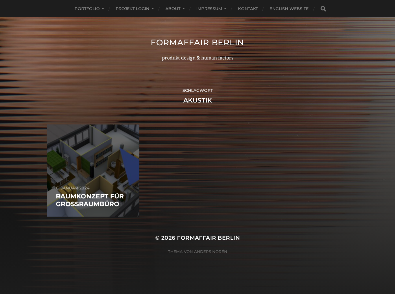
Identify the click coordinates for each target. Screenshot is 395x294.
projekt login (132, 8)
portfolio (87, 8)
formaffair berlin (197, 42)
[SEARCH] (323, 9)
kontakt (248, 8)
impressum (209, 8)
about (173, 8)
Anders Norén (210, 251)
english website (289, 8)
